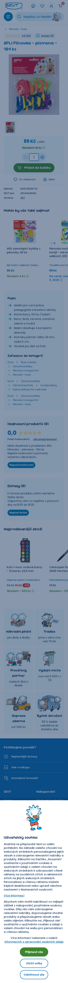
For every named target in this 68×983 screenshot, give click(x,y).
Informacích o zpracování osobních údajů (34, 942)
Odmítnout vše (34, 975)
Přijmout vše (34, 952)
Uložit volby (34, 963)
